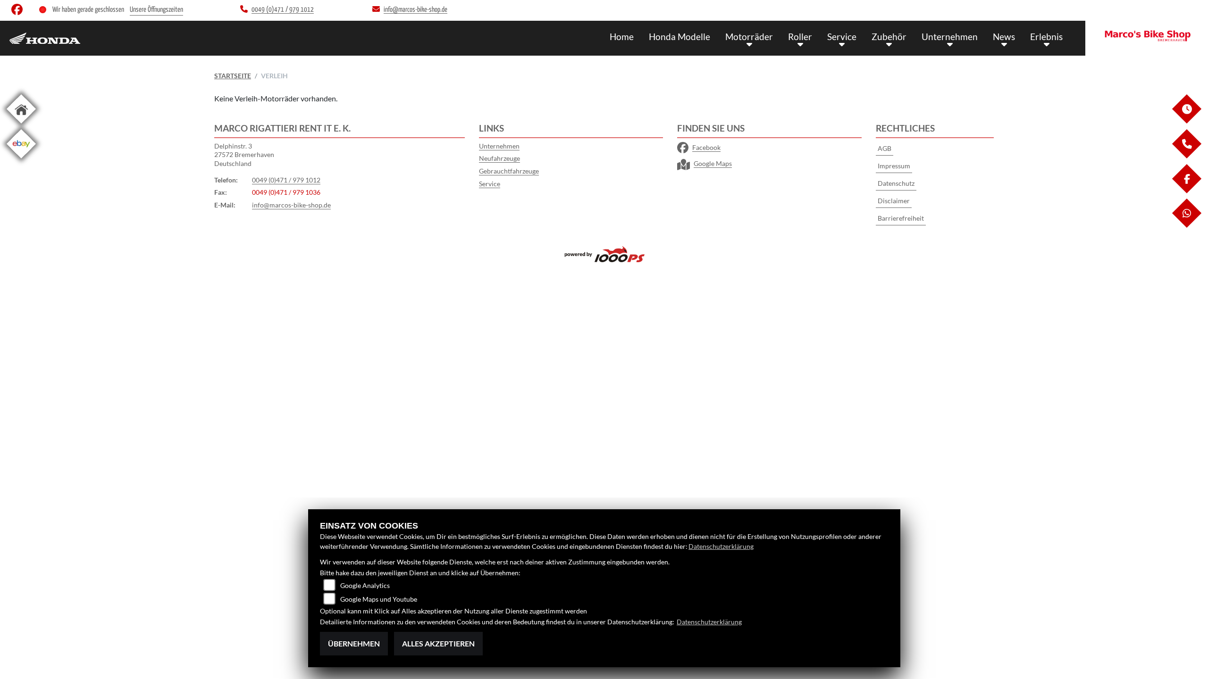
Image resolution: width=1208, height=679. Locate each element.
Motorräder (749, 36)
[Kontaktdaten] (1186, 155)
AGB (884, 148)
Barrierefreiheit (901, 218)
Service (841, 36)
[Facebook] (1186, 190)
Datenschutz (896, 183)
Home (622, 36)
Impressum (894, 166)
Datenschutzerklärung (721, 546)
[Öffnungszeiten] (1186, 120)
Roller (800, 36)
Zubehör (889, 36)
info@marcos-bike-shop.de (291, 205)
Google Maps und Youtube (378, 599)
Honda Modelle (679, 36)
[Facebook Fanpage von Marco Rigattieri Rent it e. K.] (18, 11)
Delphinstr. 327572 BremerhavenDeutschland (244, 154)
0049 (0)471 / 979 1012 (286, 180)
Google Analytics (365, 585)
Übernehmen (354, 643)
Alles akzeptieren (438, 643)
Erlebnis (1046, 36)
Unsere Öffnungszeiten (156, 9)
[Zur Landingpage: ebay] (21, 160)
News (1004, 36)
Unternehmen (950, 36)
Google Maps (713, 163)
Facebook (706, 147)
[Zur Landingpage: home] (21, 125)
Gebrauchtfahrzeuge (509, 171)
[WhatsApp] (1186, 225)
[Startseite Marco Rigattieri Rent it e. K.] (1146, 36)
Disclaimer (894, 201)
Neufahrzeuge (499, 158)
